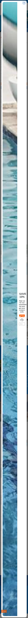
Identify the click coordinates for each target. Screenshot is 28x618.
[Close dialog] (24, 2)
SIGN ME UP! (22, 315)
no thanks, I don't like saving (22, 319)
